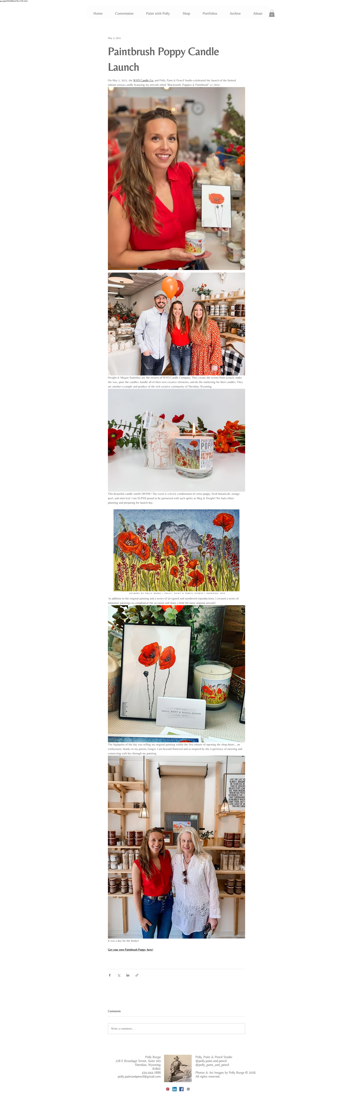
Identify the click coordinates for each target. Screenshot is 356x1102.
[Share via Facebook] (109, 975)
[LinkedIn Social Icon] (174, 1089)
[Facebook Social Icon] (181, 1089)
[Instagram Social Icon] (188, 1089)
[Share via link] (137, 975)
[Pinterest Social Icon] (168, 1089)
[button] (209, 13)
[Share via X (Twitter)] (119, 975)
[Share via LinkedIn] (128, 975)
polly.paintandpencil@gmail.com (139, 1076)
